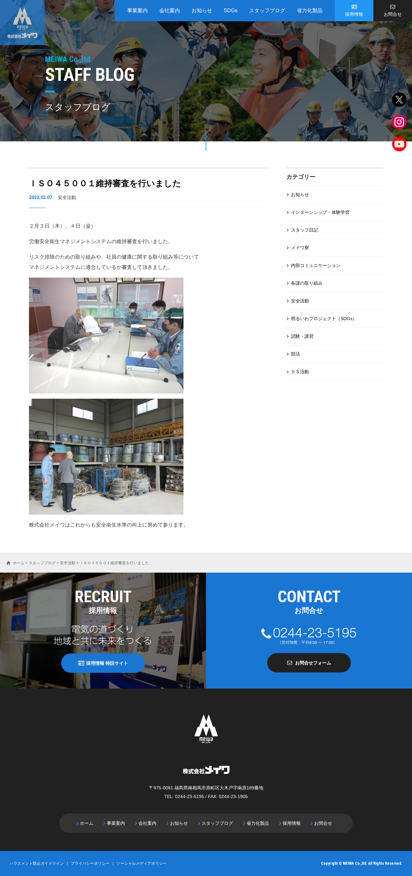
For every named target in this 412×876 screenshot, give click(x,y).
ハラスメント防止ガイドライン (37, 863)
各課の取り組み (307, 283)
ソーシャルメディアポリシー (142, 863)
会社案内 (169, 10)
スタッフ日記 (304, 230)
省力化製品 (310, 10)
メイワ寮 (300, 247)
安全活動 (300, 300)
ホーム (86, 823)
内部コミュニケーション (316, 265)
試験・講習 (302, 336)
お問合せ (393, 14)
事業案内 (137, 10)
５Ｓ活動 (300, 371)
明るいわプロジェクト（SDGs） (324, 318)
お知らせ (202, 10)
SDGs (231, 10)
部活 (295, 354)
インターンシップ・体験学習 (320, 212)
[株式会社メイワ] (22, 22)
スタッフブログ (267, 10)
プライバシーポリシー (90, 863)
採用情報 (354, 14)
